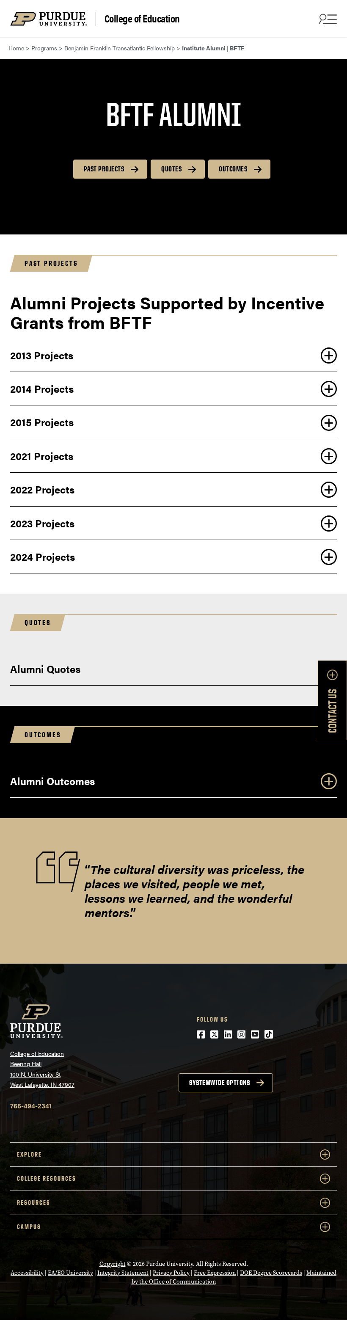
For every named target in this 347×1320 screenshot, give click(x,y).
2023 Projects (42, 523)
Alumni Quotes (45, 668)
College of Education (142, 18)
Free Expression (215, 1273)
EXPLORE (29, 1154)
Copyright (112, 1264)
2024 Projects (42, 556)
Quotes (171, 169)
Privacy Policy (171, 1273)
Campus (29, 1227)
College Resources (46, 1178)
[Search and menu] (327, 18)
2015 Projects (42, 422)
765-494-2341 (31, 1106)
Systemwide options (219, 1082)
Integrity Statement (123, 1273)
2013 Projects (41, 355)
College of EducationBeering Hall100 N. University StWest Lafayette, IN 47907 (42, 1069)
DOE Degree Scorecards (271, 1273)
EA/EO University (70, 1273)
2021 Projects (41, 456)
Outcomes (233, 169)
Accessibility (27, 1273)
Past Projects (104, 169)
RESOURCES (33, 1203)
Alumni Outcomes (52, 781)
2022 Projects (42, 489)
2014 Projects (42, 388)
